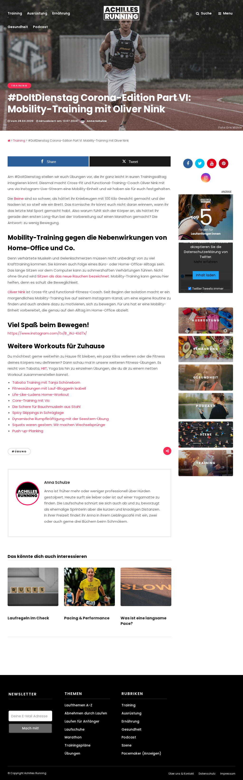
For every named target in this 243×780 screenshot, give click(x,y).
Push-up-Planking (27, 430)
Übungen (72, 753)
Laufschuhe (74, 729)
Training (15, 13)
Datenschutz (207, 773)
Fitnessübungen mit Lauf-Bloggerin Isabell (49, 388)
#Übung (19, 451)
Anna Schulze (97, 121)
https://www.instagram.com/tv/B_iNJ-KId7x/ (47, 333)
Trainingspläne (77, 745)
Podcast (40, 26)
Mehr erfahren (206, 261)
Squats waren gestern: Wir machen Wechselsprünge (58, 424)
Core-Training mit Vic (31, 400)
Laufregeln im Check (28, 618)
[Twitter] (200, 163)
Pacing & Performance (86, 618)
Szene (126, 745)
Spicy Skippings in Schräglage (38, 412)
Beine (19, 198)
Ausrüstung (37, 13)
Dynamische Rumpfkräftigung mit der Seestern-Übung (60, 418)
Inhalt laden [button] (205, 275)
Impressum (227, 773)
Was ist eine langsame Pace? (143, 620)
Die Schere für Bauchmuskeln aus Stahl (46, 406)
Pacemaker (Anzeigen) (141, 753)
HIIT (44, 368)
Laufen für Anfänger (82, 721)
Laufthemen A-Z (78, 705)
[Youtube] (211, 163)
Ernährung (61, 13)
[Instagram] (205, 177)
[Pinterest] (223, 163)
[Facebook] (188, 163)
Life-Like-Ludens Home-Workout (40, 394)
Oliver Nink (16, 291)
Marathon (73, 737)
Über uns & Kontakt (181, 773)
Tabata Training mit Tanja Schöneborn (46, 382)
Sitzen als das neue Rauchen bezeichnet (72, 276)
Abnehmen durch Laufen (86, 713)
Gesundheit (18, 26)
